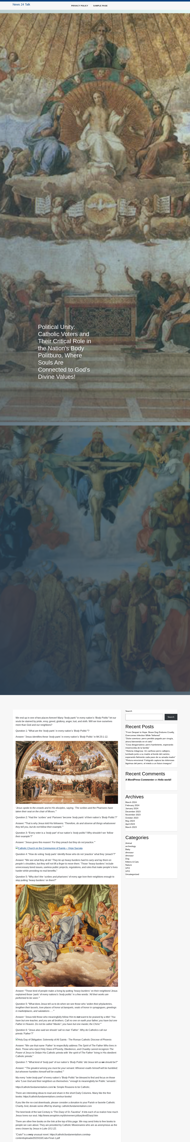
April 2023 (130, 824)
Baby (127, 849)
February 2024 (132, 805)
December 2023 (133, 811)
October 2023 (131, 818)
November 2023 (133, 814)
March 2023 (131, 827)
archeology (130, 846)
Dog (127, 859)
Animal (128, 843)
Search (128, 711)
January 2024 (131, 808)
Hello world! (164, 779)
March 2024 (131, 802)
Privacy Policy (79, 6)
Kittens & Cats (132, 862)
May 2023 (130, 821)
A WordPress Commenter (139, 779)
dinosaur (129, 852)
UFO (127, 868)
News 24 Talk (21, 4)
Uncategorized (132, 874)
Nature (128, 865)
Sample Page (100, 6)
